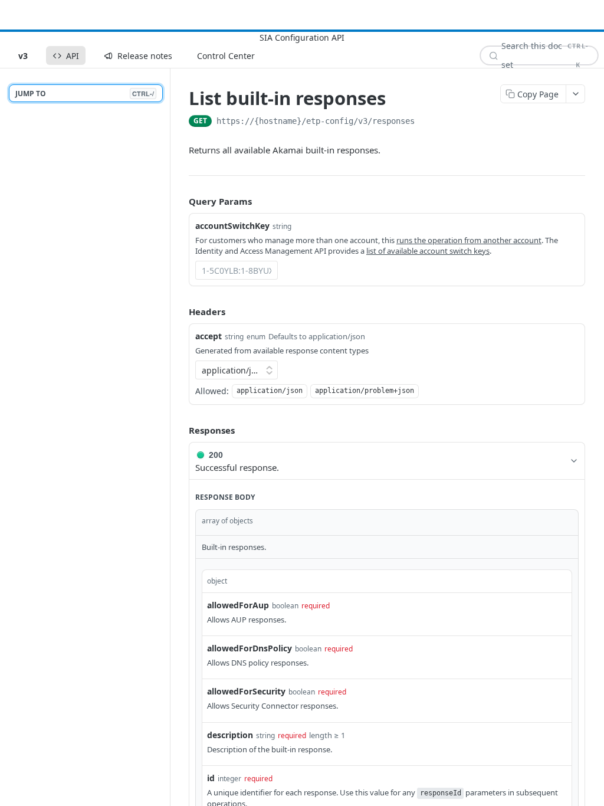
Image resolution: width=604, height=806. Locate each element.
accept (208, 336)
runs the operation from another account (468, 240)
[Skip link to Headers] (180, 311)
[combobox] (236, 270)
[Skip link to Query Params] (180, 201)
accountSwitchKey (232, 225)
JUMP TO (84, 94)
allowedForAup (238, 605)
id (211, 778)
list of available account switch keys (428, 250)
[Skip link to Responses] (180, 430)
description (230, 735)
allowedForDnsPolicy (249, 648)
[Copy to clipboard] (426, 122)
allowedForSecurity (246, 691)
